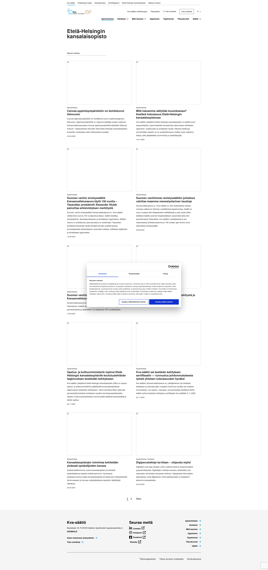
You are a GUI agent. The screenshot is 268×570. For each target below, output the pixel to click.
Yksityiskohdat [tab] (134, 274)
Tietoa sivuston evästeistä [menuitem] (171, 558)
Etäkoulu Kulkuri (154, 3)
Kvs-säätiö (71, 3)
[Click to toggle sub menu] (127, 18)
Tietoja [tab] (165, 274)
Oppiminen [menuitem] (155, 18)
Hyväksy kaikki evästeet (164, 302)
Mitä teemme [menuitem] (137, 18)
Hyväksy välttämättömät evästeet (134, 302)
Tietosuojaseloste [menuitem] (148, 558)
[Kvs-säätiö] (79, 11)
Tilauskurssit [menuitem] (183, 18)
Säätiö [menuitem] (195, 18)
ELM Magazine (113, 3)
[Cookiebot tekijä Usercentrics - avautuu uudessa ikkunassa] (169, 266)
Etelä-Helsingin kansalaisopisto (134, 3)
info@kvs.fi (72, 531)
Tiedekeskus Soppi (84, 3)
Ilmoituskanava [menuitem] (194, 558)
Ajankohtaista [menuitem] (107, 18)
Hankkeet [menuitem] (121, 18)
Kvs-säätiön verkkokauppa (137, 11)
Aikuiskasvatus (100, 3)
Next (138, 498)
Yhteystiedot (155, 11)
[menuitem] (193, 520)
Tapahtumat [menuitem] (168, 18)
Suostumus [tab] (102, 274)
